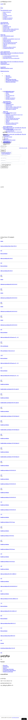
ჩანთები (5, 45)
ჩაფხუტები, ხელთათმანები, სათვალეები (11, 38)
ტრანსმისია (5, 25)
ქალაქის (5, 14)
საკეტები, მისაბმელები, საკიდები (10, 42)
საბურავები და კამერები (8, 31)
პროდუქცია (8, 77)
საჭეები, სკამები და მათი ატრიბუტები (11, 29)
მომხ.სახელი (4, 155)
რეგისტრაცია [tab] (6, 142)
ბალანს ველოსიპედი (7, 19)
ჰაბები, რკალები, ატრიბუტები (9, 30)
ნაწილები (5, 23)
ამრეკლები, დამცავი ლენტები (9, 47)
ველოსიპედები (6, 10)
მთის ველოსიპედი (7, 12)
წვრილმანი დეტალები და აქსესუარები (11, 58)
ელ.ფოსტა (3, 145)
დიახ (2, 3)
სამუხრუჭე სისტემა (7, 26)
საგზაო (4, 13)
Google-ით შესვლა (5, 153)
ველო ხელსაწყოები (7, 57)
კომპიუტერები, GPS (7, 41)
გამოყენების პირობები (15, 717)
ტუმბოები (5, 44)
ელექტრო (5, 16)
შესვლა (3, 150)
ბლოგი (7, 78)
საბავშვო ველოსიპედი (8, 17)
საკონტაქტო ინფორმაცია (12, 80)
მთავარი (8, 75)
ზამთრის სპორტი (7, 68)
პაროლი (3, 147)
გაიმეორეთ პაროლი (6, 162)
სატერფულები (6, 27)
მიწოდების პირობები (11, 79)
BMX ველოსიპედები (7, 15)
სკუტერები (5, 64)
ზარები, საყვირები (7, 40)
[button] (4, 166)
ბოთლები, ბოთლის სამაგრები (9, 43)
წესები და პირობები (11, 81)
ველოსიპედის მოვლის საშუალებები (10, 55)
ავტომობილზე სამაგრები (8, 48)
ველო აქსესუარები (7, 36)
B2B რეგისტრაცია (6, 164)
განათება (5, 37)
